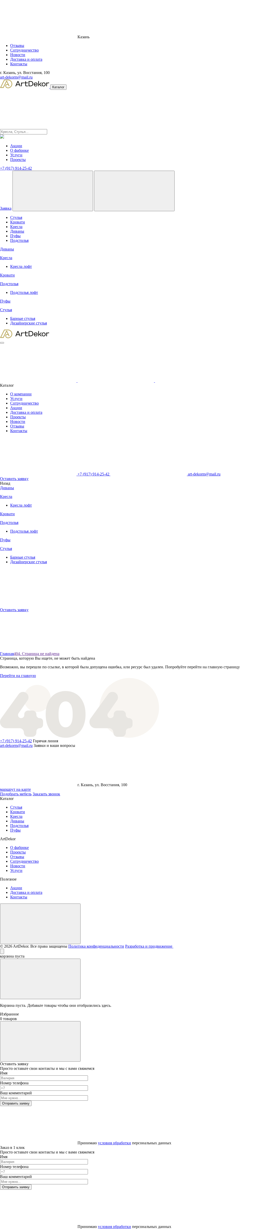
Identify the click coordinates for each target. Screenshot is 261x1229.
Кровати (17, 222)
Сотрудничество (24, 50)
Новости (17, 55)
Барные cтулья (22, 318)
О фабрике (19, 150)
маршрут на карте (15, 789)
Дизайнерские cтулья (28, 323)
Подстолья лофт (24, 292)
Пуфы (15, 236)
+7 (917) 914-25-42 (16, 168)
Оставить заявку (14, 478)
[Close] (2, 951)
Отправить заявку (16, 1103)
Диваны (17, 231)
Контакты (18, 64)
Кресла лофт (21, 266)
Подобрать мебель (16, 794)
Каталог (58, 87)
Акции (16, 146)
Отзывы (17, 45)
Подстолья (19, 240)
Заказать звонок (46, 794)
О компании (21, 394)
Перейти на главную (18, 675)
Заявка (5, 208)
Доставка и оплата (26, 59)
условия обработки (114, 1143)
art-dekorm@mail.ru (16, 77)
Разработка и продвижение (149, 946)
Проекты (18, 159)
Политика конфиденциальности (96, 946)
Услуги (16, 155)
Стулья (16, 217)
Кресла (16, 226)
